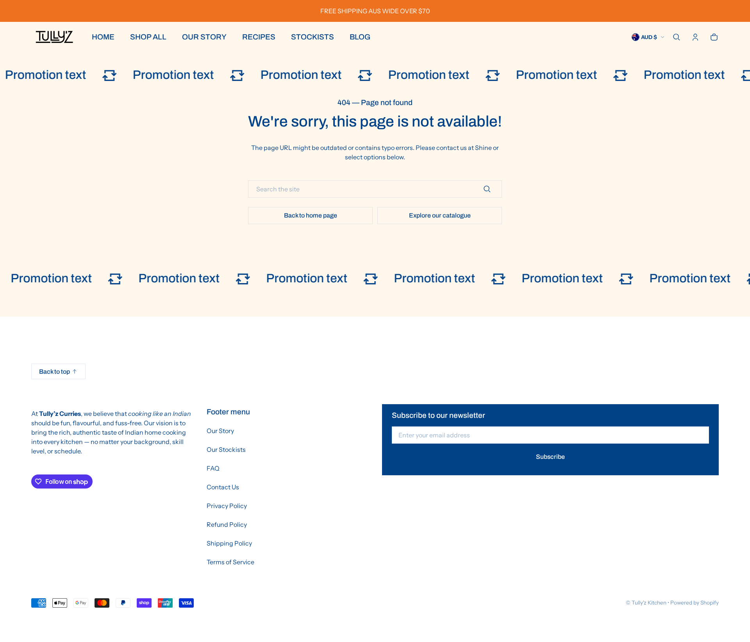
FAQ (213, 468)
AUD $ (649, 37)
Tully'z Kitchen (649, 602)
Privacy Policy (227, 506)
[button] (676, 37)
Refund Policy (227, 524)
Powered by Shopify (694, 602)
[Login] (695, 37)
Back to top (54, 371)
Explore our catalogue (440, 215)
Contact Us (223, 487)
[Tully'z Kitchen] (53, 37)
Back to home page (310, 215)
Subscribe (550, 456)
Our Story (220, 431)
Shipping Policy (229, 543)
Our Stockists (226, 449)
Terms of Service (230, 562)
